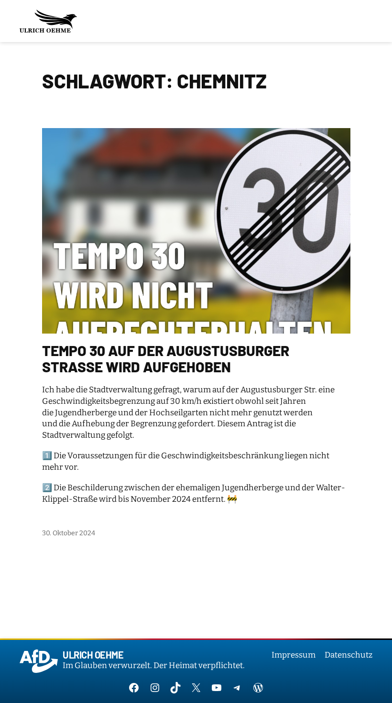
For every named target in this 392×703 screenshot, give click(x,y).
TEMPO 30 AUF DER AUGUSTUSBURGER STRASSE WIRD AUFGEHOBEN (165, 359)
